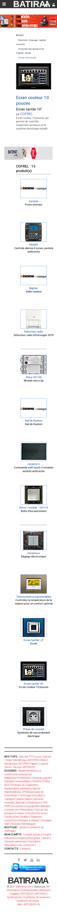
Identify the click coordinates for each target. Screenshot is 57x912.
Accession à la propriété (25, 806)
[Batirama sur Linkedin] (38, 860)
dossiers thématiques (23, 823)
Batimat (20, 802)
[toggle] (4, 4)
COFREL (26, 114)
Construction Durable (16, 816)
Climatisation (33, 802)
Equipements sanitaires (17, 788)
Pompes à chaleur (29, 820)
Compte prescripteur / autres (33, 837)
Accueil (20, 35)
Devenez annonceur (15, 841)
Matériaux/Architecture (17, 777)
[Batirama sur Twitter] (25, 860)
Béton (28, 799)
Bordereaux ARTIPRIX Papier (20, 763)
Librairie (23, 827)
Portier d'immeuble (27, 58)
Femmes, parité (41, 777)
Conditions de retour (27, 900)
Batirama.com (24, 886)
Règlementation (27, 770)
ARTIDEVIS (27, 893)
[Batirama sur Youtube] (32, 860)
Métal (20, 799)
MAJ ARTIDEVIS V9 (28, 904)
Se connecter (26, 845)
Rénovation (26, 809)
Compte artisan (31, 834)
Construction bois (36, 813)
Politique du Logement (24, 784)
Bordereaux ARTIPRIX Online (30, 760)
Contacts (25, 848)
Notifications (14, 897)
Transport (9, 799)
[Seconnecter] (53, 5)
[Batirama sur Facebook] (19, 860)
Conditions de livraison (36, 897)
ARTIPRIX (40, 893)
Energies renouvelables (17, 781)
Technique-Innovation (31, 795)
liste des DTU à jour (30, 756)
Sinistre (37, 781)
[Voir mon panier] (46, 5)
